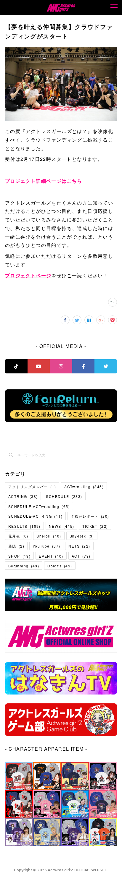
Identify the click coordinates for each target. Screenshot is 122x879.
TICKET (95, 526)
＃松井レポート (90, 516)
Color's (59, 565)
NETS (79, 545)
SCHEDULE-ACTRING (35, 516)
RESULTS (24, 526)
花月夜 (18, 535)
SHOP (19, 556)
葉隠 (16, 545)
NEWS (61, 526)
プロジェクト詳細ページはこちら (43, 180)
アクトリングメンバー (32, 486)
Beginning (23, 565)
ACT (81, 556)
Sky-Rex (82, 535)
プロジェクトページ (28, 275)
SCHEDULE (64, 496)
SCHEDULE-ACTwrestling (39, 506)
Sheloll (48, 535)
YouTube (46, 545)
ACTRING (23, 496)
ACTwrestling (84, 486)
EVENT (51, 556)
